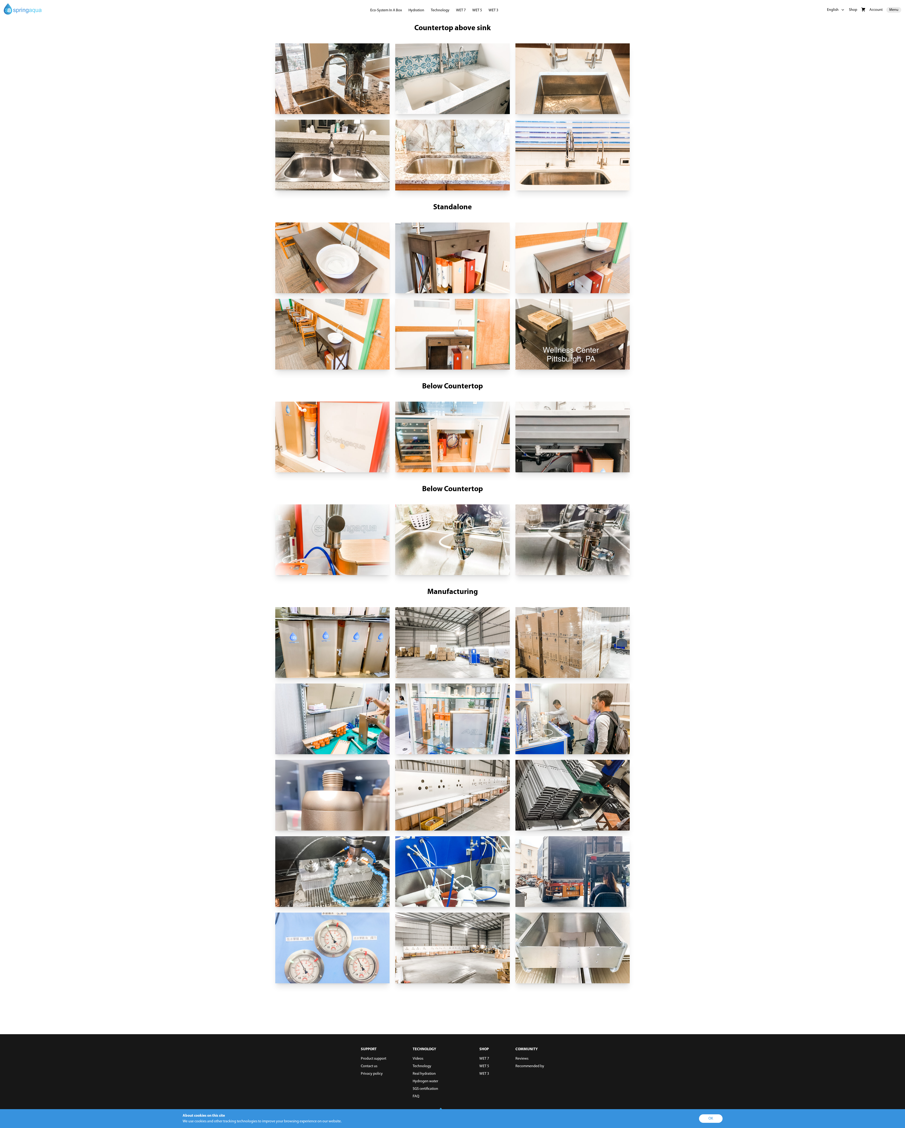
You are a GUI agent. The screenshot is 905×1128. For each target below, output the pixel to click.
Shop (853, 10)
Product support (373, 1059)
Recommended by (529, 1066)
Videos (418, 1059)
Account (876, 10)
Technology (440, 10)
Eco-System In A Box (386, 10)
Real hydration (424, 1074)
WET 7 (461, 10)
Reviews (521, 1059)
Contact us (369, 1066)
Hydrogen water (425, 1081)
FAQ (416, 1096)
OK (710, 1118)
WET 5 (477, 10)
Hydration (416, 10)
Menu (893, 10)
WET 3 (493, 10)
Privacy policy (372, 1074)
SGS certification (425, 1089)
